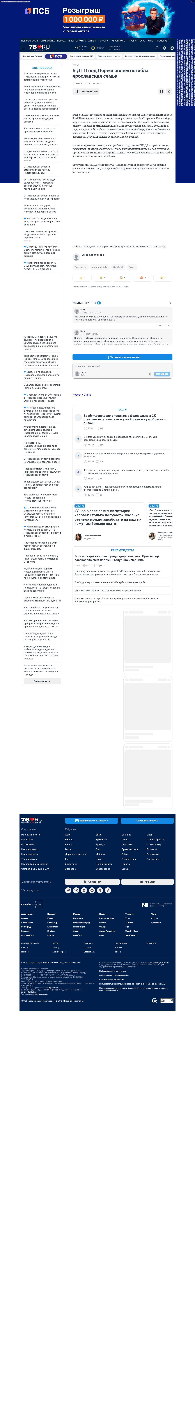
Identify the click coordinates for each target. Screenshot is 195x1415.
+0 (160, 325)
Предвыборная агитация (34, 754)
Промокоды (162, 41)
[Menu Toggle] (23, 48)
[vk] (76, 781)
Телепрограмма (77, 41)
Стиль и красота (156, 730)
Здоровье (70, 759)
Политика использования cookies (114, 866)
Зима (98, 725)
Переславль (80, 267)
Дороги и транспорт (76, 745)
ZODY (142, 41)
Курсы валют (119, 41)
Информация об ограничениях (112, 862)
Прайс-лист (27, 730)
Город (68, 740)
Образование (103, 759)
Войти (83, 375)
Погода (61, 41)
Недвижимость (30, 41)
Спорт (150, 725)
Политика (127, 735)
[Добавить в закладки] (161, 91)
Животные (71, 754)
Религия (126, 754)
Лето (98, 740)
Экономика (153, 745)
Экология (152, 740)
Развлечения (129, 749)
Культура (100, 735)
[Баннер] (56, 56)
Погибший (118, 267)
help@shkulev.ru (41, 885)
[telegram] (68, 781)
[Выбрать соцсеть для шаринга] (169, 91)
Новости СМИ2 (82, 394)
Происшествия (130, 740)
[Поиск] (157, 48)
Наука (99, 749)
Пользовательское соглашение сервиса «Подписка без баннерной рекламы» (132, 874)
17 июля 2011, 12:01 (81, 84)
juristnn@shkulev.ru (29, 883)
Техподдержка (29, 749)
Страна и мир (154, 735)
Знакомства (48, 41)
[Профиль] (172, 48)
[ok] (84, 781)
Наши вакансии (29, 745)
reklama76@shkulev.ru (159, 853)
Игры (150, 41)
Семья (132, 267)
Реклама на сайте (30, 725)
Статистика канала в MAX (35, 759)
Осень (125, 730)
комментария (88, 91)
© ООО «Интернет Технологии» (70, 891)
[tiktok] (108, 781)
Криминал (101, 730)
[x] (100, 781)
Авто (68, 725)
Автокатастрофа (99, 267)
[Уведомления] (164, 48)
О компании (27, 735)
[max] (92, 781)
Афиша (92, 41)
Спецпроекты (154, 749)
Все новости (42, 68)
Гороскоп (103, 41)
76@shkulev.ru (54, 878)
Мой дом (101, 745)
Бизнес (69, 730)
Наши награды (29, 740)
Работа (125, 745)
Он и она (126, 725)
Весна (68, 735)
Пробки (133, 41)
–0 (169, 325)
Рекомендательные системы (111, 870)
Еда (67, 749)
